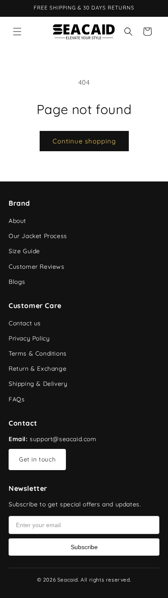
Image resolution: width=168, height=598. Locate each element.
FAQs (17, 399)
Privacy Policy (29, 338)
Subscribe (84, 547)
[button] (17, 31)
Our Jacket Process (38, 236)
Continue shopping (84, 141)
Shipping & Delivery (38, 384)
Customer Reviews (37, 266)
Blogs (17, 282)
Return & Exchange (37, 368)
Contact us (25, 323)
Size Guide (24, 251)
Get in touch (37, 459)
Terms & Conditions (38, 353)
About (17, 221)
